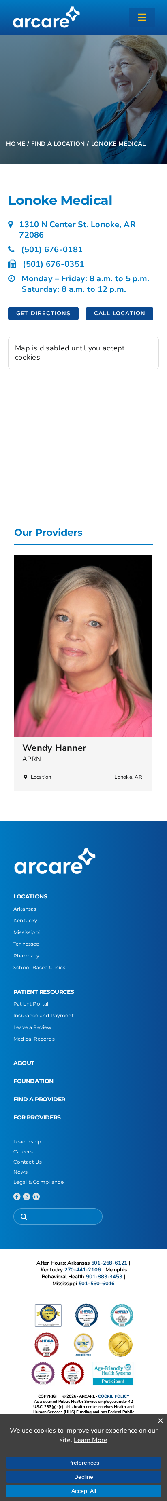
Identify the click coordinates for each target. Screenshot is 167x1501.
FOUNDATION (33, 1081)
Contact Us (27, 1162)
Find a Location (58, 144)
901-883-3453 (104, 1276)
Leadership (27, 1141)
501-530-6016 (97, 1283)
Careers (23, 1152)
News (20, 1172)
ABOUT (23, 1063)
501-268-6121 (109, 1263)
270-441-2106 (82, 1269)
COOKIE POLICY (113, 1396)
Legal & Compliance (38, 1182)
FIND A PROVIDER (39, 1099)
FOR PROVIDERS (37, 1117)
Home (15, 144)
